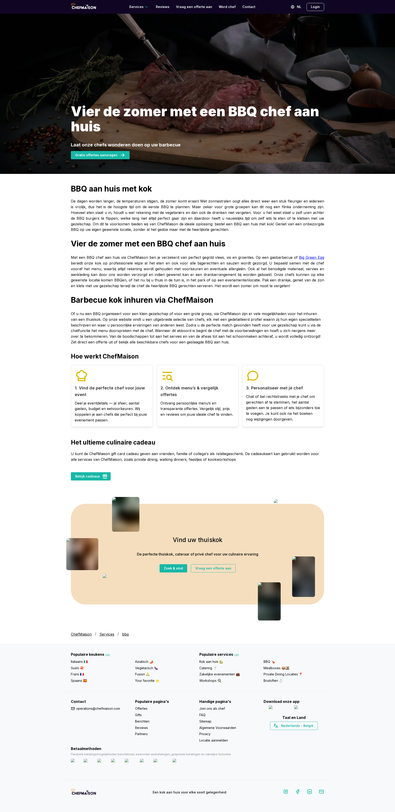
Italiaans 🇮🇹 (79, 662)
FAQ (202, 715)
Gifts (138, 715)
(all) (107, 655)
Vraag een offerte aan (194, 7)
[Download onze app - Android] (306, 708)
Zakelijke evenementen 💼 (219, 674)
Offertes (141, 708)
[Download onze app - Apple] (280, 708)
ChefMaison (81, 634)
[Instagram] (285, 792)
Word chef (227, 7)
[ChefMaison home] (83, 793)
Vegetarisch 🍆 (146, 668)
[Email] (321, 792)
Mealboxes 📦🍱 (276, 668)
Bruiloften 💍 (273, 681)
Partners (141, 734)
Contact (248, 7)
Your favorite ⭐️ (147, 681)
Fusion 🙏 (142, 674)
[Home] (83, 7)
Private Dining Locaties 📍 (283, 674)
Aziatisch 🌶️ (144, 662)
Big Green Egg (311, 257)
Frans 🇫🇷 (77, 674)
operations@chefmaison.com (98, 708)
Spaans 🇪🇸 (79, 681)
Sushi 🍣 (77, 668)
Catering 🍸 (208, 668)
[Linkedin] (309, 792)
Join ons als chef (212, 708)
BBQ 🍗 (269, 662)
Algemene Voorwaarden (217, 728)
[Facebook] (297, 792)
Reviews (162, 7)
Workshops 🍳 (210, 681)
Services (106, 634)
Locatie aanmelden (213, 740)
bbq (125, 634)
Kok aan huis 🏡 (211, 662)
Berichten (142, 721)
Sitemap (205, 721)
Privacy (205, 734)
